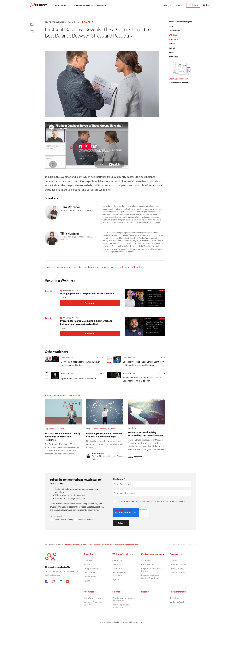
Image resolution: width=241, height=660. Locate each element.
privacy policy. (179, 501)
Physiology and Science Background (123, 599)
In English (172, 545)
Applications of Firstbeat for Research (78, 378)
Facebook (47, 581)
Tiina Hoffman (98, 453)
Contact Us (146, 560)
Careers (173, 560)
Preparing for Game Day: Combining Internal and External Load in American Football (86, 322)
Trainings (173, 57)
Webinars (173, 35)
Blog (171, 26)
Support (145, 591)
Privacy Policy (176, 568)
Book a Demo (147, 564)
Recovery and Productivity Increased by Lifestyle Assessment (146, 434)
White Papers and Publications (121, 606)
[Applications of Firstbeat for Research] (52, 376)
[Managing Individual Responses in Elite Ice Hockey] (145, 298)
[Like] (31, 24)
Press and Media (178, 564)
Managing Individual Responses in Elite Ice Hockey (87, 293)
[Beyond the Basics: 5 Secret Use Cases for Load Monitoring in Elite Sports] (114, 376)
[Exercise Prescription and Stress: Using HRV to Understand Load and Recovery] (114, 360)
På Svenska (192, 545)
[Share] (31, 31)
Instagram (54, 581)
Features (88, 564)
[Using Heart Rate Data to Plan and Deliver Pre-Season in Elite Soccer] (52, 360)
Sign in (87, 580)
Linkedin (60, 581)
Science (179, 5)
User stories (89, 572)
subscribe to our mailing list (126, 267)
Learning (165, 5)
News (171, 52)
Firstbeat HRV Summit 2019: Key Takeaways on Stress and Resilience (62, 436)
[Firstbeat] (38, 5)
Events (172, 48)
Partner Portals (178, 591)
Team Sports (61, 5)
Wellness (111, 429)
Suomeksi (181, 545)
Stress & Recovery (57, 429)
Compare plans (91, 568)
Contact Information (151, 554)
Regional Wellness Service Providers (150, 576)
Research (101, 5)
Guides (172, 44)
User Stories (174, 31)
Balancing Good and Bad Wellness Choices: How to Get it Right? (104, 435)
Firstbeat (138, 457)
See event (90, 303)
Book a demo (90, 576)
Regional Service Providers (120, 573)
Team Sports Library (93, 598)
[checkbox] (78, 520)
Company (175, 554)
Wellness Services (81, 5)
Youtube (67, 581)
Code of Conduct (178, 572)
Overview (88, 560)
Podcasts (173, 39)
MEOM (139, 622)
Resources (89, 591)
